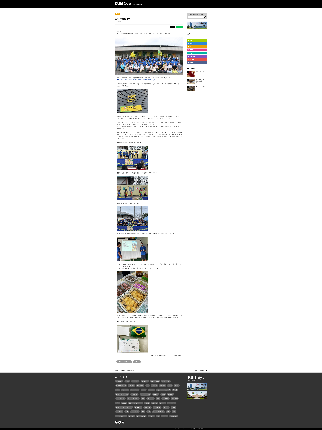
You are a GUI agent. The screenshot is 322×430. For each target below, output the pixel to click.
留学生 (173, 407)
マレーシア (135, 381)
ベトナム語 (165, 398)
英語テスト (140, 385)
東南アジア (125, 390)
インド (127, 381)
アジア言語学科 (141, 416)
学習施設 (170, 394)
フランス (131, 385)
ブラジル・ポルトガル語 (124, 362)
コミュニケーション (133, 398)
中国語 (147, 403)
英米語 (175, 390)
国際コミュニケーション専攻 (124, 407)
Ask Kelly (151, 390)
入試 (148, 411)
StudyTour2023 (155, 381)
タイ (147, 385)
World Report (171, 403)
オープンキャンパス (158, 411)
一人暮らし (119, 411)
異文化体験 (175, 398)
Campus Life (174, 416)
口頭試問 (154, 385)
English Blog (157, 407)
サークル (165, 416)
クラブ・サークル (145, 394)
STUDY (191, 50)
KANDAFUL (138, 407)
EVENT (191, 47)
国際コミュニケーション (135, 403)
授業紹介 (162, 385)
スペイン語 (134, 394)
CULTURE (192, 59)
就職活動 (131, 416)
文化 (143, 411)
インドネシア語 (120, 398)
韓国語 (177, 385)
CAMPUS (192, 53)
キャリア (166, 407)
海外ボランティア (121, 385)
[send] (205, 17)
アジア (170, 385)
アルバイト (150, 398)
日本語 (163, 394)
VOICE (191, 44)
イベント (151, 416)
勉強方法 (154, 403)
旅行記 (124, 403)
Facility (143, 390)
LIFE (191, 40)
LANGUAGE (192, 56)
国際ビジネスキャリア (122, 394)
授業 (143, 398)
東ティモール (134, 390)
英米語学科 (147, 407)
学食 (158, 416)
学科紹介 (155, 394)
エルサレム (119, 381)
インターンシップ (121, 416)
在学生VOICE (165, 381)
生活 (158, 398)
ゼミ (117, 403)
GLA (117, 390)
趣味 (168, 411)
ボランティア (134, 411)
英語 (174, 411)
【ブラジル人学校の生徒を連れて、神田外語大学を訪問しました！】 (137, 80)
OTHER (191, 62)
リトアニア (145, 381)
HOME (116, 370)
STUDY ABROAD (194, 37)
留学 (127, 411)
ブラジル (137, 362)
